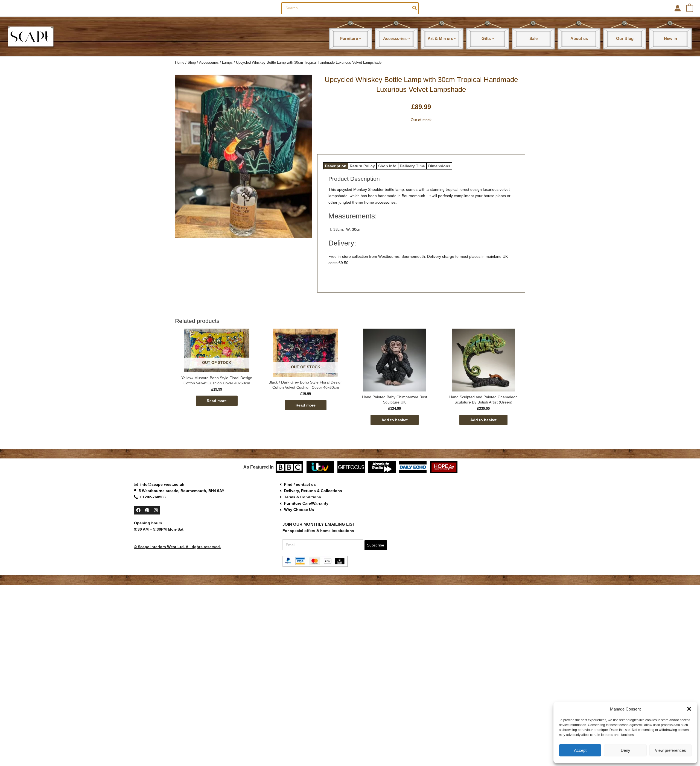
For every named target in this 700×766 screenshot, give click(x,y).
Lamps (227, 62)
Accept (580, 750)
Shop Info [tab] (387, 166)
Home (179, 62)
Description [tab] (335, 166)
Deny (625, 750)
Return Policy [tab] (362, 166)
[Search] (414, 8)
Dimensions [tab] (439, 166)
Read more (217, 401)
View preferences (670, 750)
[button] (689, 709)
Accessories (209, 62)
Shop (192, 62)
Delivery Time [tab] (412, 166)
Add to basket (394, 420)
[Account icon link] (677, 8)
